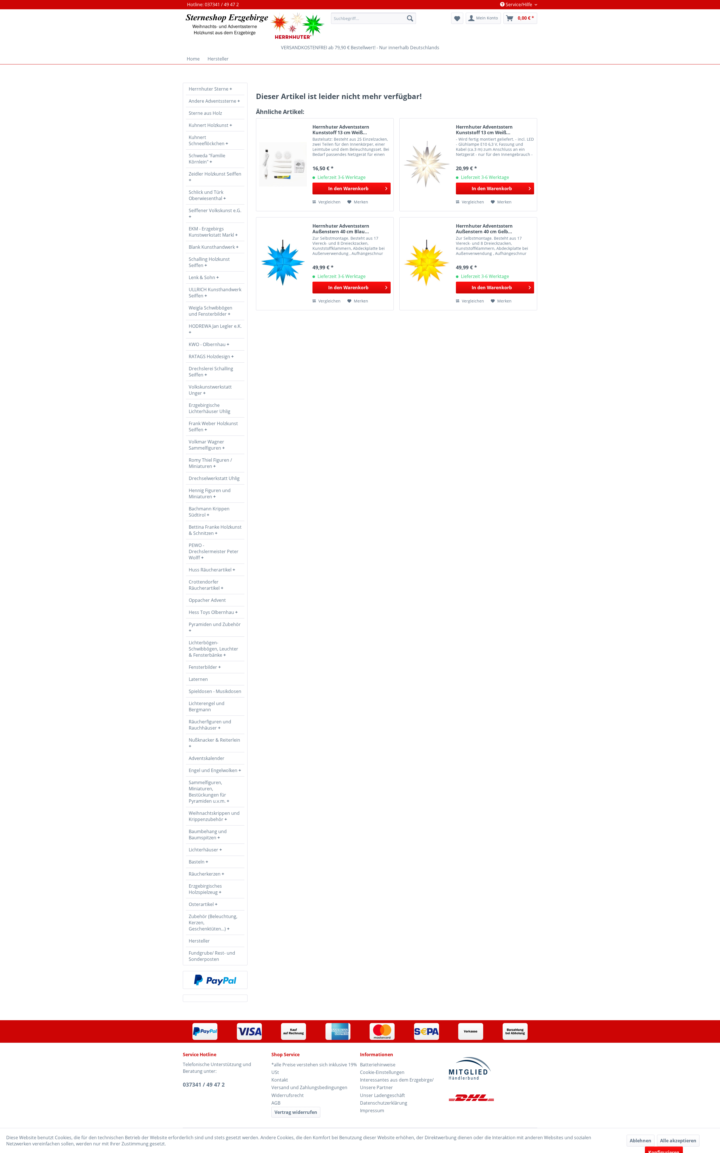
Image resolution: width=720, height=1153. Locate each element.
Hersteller (199, 941)
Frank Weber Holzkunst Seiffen (213, 426)
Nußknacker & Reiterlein (214, 740)
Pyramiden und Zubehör (215, 624)
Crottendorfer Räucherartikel (205, 585)
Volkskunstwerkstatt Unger (210, 390)
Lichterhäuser (204, 850)
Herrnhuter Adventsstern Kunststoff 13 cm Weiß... (340, 129)
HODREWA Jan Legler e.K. (215, 326)
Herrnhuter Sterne (209, 89)
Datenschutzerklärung (383, 1103)
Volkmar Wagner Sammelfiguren (206, 445)
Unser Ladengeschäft (382, 1095)
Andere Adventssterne (213, 101)
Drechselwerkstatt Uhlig (214, 478)
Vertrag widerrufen (295, 1112)
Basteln (197, 862)
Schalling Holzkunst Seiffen (209, 262)
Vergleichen (329, 202)
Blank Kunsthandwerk (212, 247)
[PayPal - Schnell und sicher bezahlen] (215, 980)
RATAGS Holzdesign (210, 356)
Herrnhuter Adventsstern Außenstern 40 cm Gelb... (484, 228)
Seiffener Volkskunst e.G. (215, 210)
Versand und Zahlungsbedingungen (309, 1087)
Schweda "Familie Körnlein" (207, 158)
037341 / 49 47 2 (204, 1084)
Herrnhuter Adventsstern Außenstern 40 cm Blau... (340, 228)
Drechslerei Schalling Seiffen (211, 371)
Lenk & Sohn (202, 277)
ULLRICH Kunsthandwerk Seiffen (215, 292)
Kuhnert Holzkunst (209, 125)
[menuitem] (373, 18)
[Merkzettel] (457, 18)
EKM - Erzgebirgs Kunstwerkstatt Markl (212, 232)
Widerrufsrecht (287, 1095)
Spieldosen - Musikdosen (215, 691)
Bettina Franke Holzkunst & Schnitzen (215, 530)
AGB (275, 1103)
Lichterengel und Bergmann (206, 706)
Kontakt (279, 1080)
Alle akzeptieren (678, 1141)
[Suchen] (410, 18)
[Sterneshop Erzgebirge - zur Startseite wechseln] (255, 26)
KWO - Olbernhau (208, 344)
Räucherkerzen (205, 874)
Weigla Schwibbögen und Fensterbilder (210, 311)
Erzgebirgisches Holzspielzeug (205, 889)
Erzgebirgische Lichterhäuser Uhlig (209, 408)
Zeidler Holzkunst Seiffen (215, 174)
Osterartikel (202, 904)
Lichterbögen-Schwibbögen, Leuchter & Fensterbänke (213, 649)
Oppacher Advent (207, 600)
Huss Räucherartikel (211, 570)
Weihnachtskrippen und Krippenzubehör (214, 816)
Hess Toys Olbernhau (212, 612)
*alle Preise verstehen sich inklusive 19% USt (314, 1068)
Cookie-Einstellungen (382, 1072)
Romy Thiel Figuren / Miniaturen (210, 463)
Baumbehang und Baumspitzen (208, 834)
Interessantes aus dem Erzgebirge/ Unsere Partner (397, 1084)
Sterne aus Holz (205, 113)
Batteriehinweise (377, 1065)
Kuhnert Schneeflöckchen (207, 140)
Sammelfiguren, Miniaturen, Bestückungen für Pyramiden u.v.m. (208, 791)
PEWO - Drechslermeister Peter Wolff (213, 551)
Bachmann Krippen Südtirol (209, 512)
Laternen (198, 679)
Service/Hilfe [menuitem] (519, 4)
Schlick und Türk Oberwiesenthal (206, 195)
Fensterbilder (203, 667)
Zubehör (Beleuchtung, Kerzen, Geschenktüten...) (213, 922)
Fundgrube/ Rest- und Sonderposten (212, 956)
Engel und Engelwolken (213, 770)
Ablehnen (640, 1141)
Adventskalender (206, 758)
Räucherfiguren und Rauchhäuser (210, 725)
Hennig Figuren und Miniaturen (210, 493)
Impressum (372, 1110)
